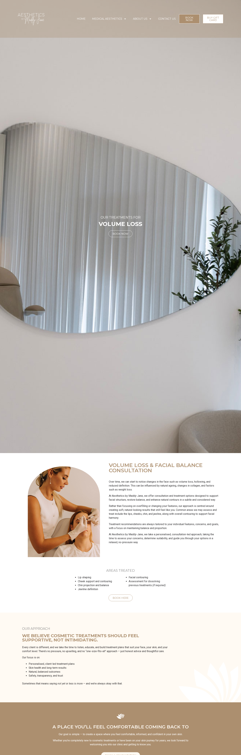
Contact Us (167, 18)
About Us (140, 18)
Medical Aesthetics (107, 18)
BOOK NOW (120, 233)
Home (81, 18)
